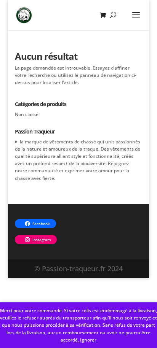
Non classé (26, 114)
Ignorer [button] (88, 340)
